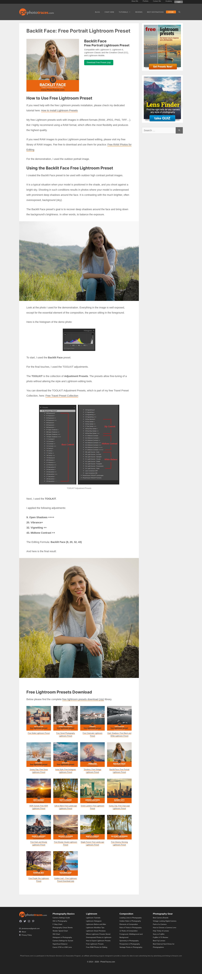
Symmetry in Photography (129, 941)
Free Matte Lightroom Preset (39, 733)
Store (171, 12)
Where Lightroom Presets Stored (98, 934)
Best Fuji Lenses (159, 941)
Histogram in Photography (62, 937)
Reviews (138, 12)
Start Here (109, 12)
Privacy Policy (27, 935)
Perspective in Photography (129, 944)
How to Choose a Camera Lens (164, 927)
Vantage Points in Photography (130, 947)
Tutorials (123, 12)
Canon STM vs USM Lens (62, 947)
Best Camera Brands (160, 918)
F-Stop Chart (57, 924)
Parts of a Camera (159, 924)
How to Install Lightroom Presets (59, 110)
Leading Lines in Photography (130, 918)
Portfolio (145, 1)
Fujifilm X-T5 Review (160, 937)
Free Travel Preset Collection (61, 395)
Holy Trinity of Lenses (161, 931)
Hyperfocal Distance (60, 944)
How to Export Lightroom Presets (98, 941)
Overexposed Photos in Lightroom (98, 937)
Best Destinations (155, 12)
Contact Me (157, 1)
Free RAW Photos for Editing (96, 947)
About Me (135, 1)
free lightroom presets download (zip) (83, 699)
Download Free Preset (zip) (99, 62)
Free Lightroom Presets (95, 944)
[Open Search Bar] (179, 11)
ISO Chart (56, 934)
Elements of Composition (128, 924)
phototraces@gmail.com (31, 928)
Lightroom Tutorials (93, 918)
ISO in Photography (60, 921)
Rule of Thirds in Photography (130, 927)
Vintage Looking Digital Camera (164, 921)
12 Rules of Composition (128, 931)
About (24, 932)
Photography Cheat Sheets (63, 927)
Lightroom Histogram (94, 921)
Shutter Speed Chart (60, 931)
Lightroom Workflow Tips (95, 927)
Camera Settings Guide (61, 918)
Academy (169, 1)
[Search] (179, 130)
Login (178, 2)
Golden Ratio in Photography (130, 921)
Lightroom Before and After (96, 924)
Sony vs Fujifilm (158, 934)
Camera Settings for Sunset (63, 941)
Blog (97, 12)
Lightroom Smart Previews (96, 931)
